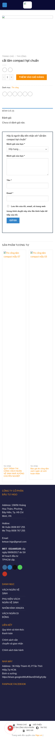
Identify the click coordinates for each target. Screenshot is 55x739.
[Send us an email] (15, 567)
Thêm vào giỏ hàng (31, 77)
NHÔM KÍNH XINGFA (13, 608)
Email (10, 193)
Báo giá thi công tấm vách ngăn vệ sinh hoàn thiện (39, 471)
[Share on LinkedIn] (30, 94)
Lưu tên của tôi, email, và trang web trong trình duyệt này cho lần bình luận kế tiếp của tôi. (27, 210)
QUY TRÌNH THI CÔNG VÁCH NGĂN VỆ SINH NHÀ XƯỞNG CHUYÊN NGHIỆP (14, 472)
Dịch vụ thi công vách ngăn (21, 728)
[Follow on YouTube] (4, 574)
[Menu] (4, 5)
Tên (9, 180)
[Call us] (20, 567)
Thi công (21, 56)
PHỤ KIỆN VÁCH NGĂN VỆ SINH (11, 601)
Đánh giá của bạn (16, 144)
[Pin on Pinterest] (25, 94)
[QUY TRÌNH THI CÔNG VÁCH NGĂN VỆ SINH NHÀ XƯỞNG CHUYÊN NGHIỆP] (14, 357)
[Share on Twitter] (15, 94)
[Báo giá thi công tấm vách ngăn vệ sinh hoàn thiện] (40, 357)
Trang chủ (8, 56)
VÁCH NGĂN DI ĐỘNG (10, 615)
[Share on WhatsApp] (4, 94)
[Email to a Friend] (20, 94)
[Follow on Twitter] (9, 567)
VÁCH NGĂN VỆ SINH (10, 592)
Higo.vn (38, 735)
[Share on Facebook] (9, 94)
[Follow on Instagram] (4, 567)
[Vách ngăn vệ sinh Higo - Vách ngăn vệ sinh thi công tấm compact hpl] (27, 5)
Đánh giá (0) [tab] (8, 111)
